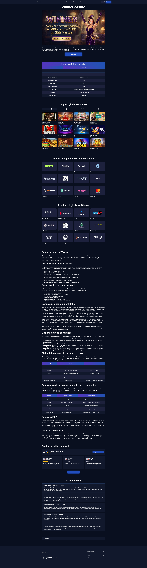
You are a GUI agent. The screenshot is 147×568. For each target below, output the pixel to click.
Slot (97, 108)
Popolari (48, 108)
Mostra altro (73, 472)
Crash (80, 108)
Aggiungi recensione (98, 452)
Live (64, 108)
